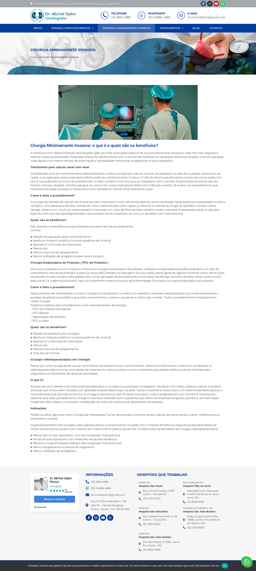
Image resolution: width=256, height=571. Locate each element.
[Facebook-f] (203, 3)
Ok (224, 565)
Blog (196, 28)
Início (37, 28)
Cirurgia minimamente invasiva (126, 28)
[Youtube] (216, 3)
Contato (216, 28)
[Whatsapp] (223, 3)
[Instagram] (210, 3)
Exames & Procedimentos (71, 28)
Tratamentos (170, 28)
